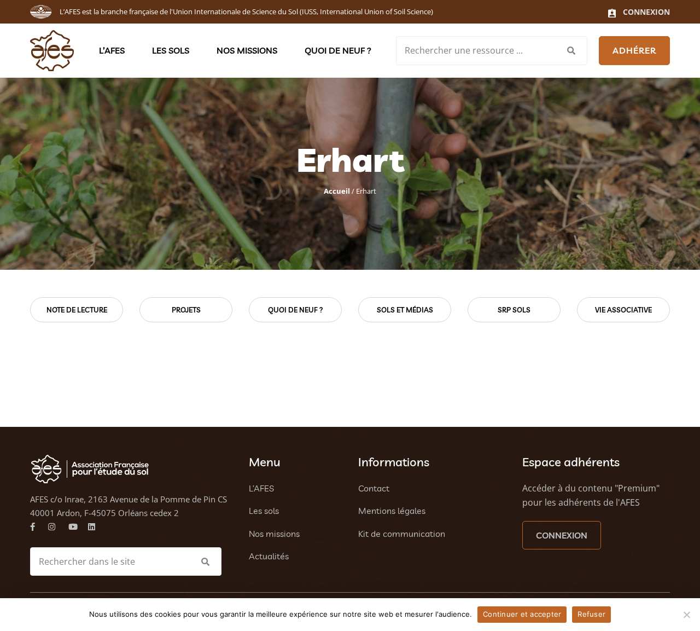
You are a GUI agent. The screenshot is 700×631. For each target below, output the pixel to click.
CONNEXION (561, 535)
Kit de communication (401, 533)
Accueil (337, 191)
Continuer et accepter (522, 614)
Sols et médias (405, 309)
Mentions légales (391, 510)
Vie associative (623, 309)
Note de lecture (76, 309)
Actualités (269, 556)
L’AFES (112, 50)
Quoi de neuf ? (338, 50)
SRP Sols (514, 309)
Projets (186, 309)
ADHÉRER (634, 50)
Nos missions (247, 50)
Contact (373, 488)
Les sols (170, 50)
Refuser (591, 614)
